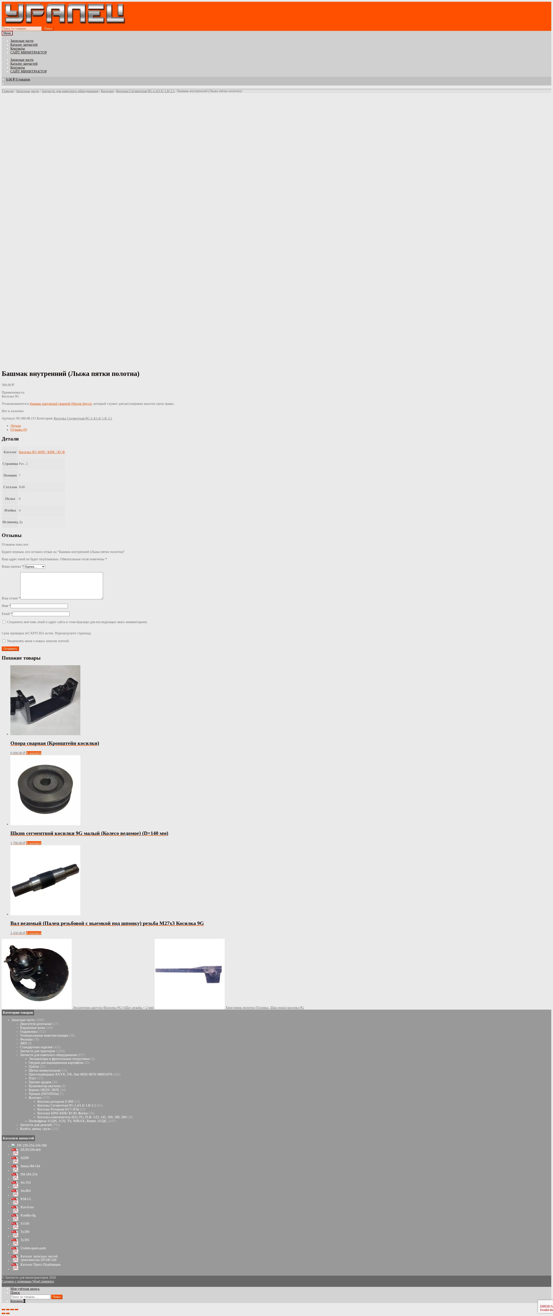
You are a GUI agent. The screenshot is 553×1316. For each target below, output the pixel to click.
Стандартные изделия (36, 1047)
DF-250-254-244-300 (32, 1145)
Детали (15, 426)
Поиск (48, 28)
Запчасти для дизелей (36, 1125)
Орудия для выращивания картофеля (56, 1062)
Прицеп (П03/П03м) (44, 1094)
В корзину (33, 753)
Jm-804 (26, 1190)
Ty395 (25, 1240)
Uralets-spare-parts (33, 1248)
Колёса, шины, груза (35, 1129)
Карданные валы (32, 1027)
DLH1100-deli (31, 1149)
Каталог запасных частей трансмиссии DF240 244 (39, 1258)
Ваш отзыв (11, 598)
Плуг (32, 1078)
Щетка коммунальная (44, 1070)
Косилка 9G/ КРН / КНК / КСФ (42, 452)
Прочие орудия (40, 1082)
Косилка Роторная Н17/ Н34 (58, 1109)
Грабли (34, 1066)
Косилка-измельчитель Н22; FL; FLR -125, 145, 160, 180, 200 (81, 1117)
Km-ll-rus (27, 1207)
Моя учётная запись (25, 1289)
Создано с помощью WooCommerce (28, 1281)
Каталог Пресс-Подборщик (41, 1264)
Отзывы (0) (18, 429)
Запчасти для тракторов (37, 1051)
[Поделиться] (8, 1309)
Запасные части (21, 41)
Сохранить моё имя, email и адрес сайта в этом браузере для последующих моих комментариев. (77, 622)
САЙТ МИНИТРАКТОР (28, 52)
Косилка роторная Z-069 (55, 1101)
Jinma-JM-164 (30, 1166)
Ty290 (25, 1232)
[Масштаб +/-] (16, 1309)
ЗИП (23, 1043)
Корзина (17, 1301)
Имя (6, 606)
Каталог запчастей (24, 44)
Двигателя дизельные (36, 1024)
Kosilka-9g (28, 1215)
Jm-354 (26, 1182)
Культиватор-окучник (45, 1086)
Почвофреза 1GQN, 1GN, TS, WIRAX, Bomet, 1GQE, (68, 1121)
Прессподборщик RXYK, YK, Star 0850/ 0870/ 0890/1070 (70, 1074)
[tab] (280, 426)
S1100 (25, 1223)
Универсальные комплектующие (44, 1035)
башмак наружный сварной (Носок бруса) (61, 403)
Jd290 (25, 1158)
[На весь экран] (12, 1309)
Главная (7, 91)
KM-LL (26, 1199)
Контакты (17, 48)
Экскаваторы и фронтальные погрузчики (59, 1059)
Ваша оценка (13, 566)
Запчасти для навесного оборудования (70, 91)
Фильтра (26, 1039)
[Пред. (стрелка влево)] (3, 1313)
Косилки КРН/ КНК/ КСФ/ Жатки (62, 1113)
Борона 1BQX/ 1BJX (44, 1090)
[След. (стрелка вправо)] (8, 1313)
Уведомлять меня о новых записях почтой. (38, 641)
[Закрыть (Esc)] (3, 1309)
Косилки (107, 91)
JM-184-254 (29, 1174)
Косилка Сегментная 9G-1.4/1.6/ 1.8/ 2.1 (145, 91)
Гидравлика (28, 1031)
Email (7, 614)
